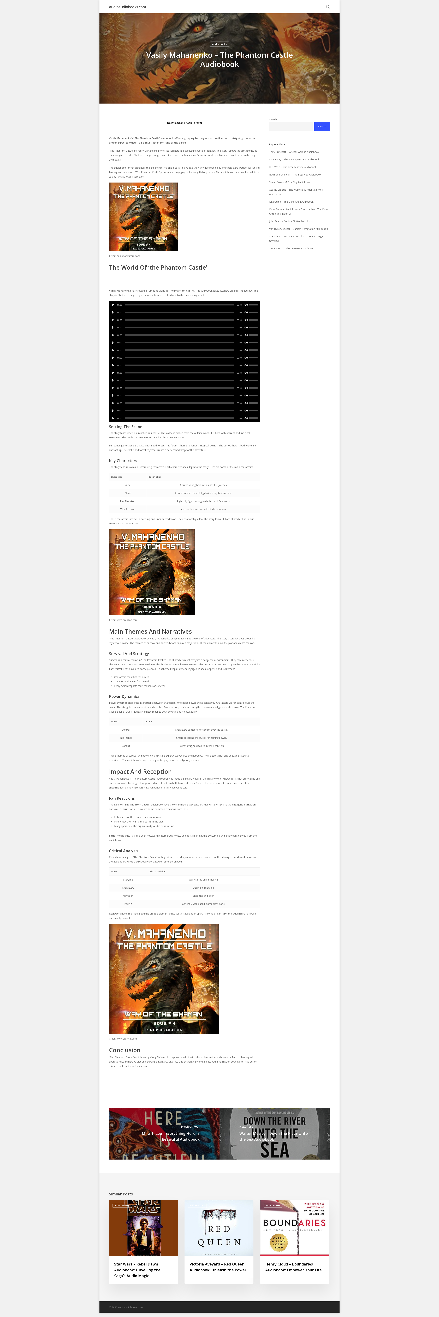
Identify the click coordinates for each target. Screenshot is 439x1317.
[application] (184, 305)
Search (273, 119)
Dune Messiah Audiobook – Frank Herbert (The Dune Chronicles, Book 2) (298, 211)
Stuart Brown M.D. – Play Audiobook (289, 182)
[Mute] (246, 304)
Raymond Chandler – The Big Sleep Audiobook (295, 174)
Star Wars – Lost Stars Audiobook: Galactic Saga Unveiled (296, 238)
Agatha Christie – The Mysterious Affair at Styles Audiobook (296, 192)
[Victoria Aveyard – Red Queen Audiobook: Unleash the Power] (219, 1242)
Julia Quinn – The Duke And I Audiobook (291, 201)
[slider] (254, 303)
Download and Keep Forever (184, 122)
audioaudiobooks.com (127, 7)
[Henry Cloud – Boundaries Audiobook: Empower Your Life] (294, 1242)
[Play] (113, 304)
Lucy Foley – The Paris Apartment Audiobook (294, 159)
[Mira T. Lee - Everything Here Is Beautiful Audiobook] (164, 1134)
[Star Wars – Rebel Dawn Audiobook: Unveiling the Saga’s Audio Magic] (143, 1242)
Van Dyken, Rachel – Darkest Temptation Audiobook (298, 228)
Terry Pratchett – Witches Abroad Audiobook (294, 152)
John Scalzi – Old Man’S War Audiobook (291, 221)
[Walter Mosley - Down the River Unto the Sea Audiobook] (275, 1134)
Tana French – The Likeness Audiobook (291, 248)
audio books (219, 44)
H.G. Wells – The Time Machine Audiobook (292, 167)
